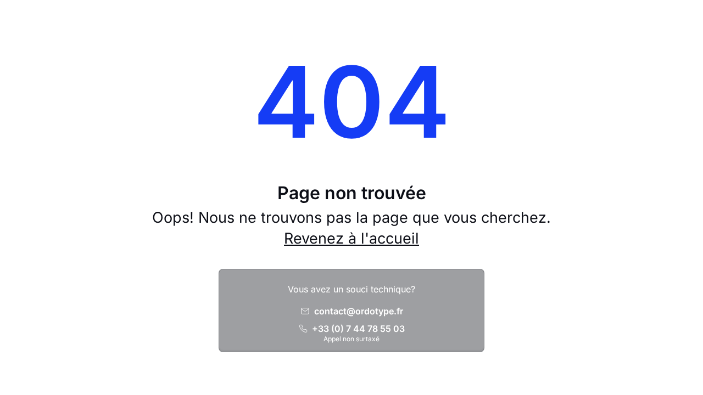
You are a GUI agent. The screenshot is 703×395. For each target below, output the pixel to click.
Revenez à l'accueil (351, 238)
